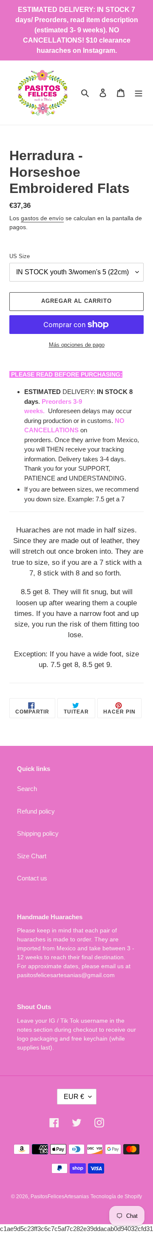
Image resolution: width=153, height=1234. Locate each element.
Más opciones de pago (77, 345)
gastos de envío (42, 218)
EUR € (74, 1096)
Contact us (32, 878)
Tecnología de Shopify (116, 1196)
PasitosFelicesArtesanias (60, 1196)
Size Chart (31, 856)
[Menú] (138, 92)
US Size (19, 256)
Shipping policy (38, 833)
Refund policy (36, 811)
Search (27, 788)
